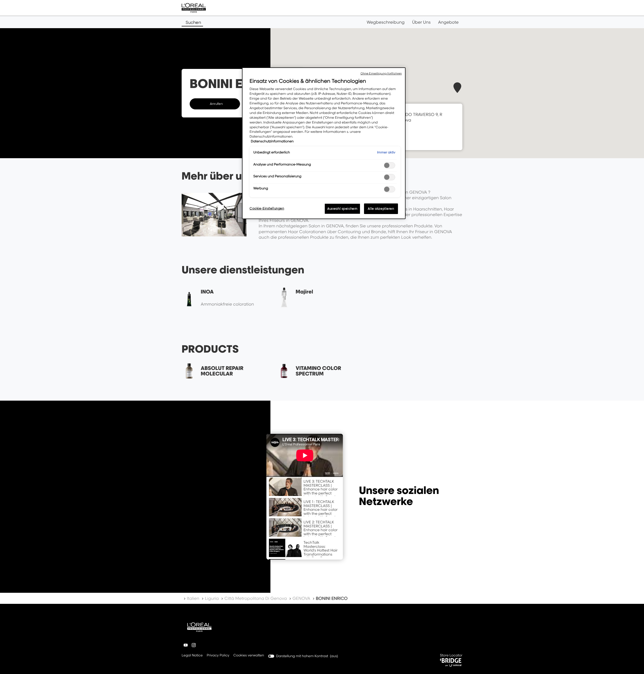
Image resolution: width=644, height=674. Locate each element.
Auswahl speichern (342, 208)
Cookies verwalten (248, 655)
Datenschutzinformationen (272, 141)
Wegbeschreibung (386, 22)
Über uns (421, 22)
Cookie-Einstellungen (267, 208)
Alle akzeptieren (381, 208)
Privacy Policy (218, 655)
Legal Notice (192, 655)
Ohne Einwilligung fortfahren (381, 73)
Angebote (448, 22)
